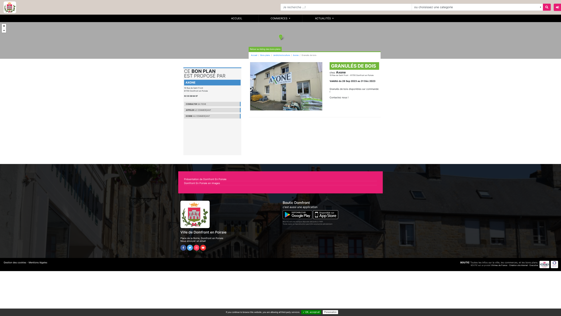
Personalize (330, 312)
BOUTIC (465, 262)
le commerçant (198, 110)
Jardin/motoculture (281, 55)
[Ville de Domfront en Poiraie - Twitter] (190, 248)
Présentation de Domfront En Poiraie (205, 179)
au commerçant (198, 116)
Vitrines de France (499, 265)
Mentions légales (38, 262)
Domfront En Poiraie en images (202, 183)
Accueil (236, 18)
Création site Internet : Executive (523, 265)
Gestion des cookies (15, 262)
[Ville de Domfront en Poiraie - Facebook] (183, 248)
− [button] (4, 30)
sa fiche (196, 104)
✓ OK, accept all (311, 312)
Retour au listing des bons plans (265, 49)
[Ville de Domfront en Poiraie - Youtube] (203, 248)
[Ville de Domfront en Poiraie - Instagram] (196, 248)
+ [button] (4, 26)
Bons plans (265, 55)
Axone (295, 55)
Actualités (323, 18)
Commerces (279, 18)
